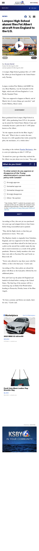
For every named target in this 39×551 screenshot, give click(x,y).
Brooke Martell (9, 64)
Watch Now (33, 2)
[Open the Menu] (3, 2)
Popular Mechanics (26, 149)
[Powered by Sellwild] (32, 424)
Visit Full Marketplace (29, 315)
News (4, 16)
